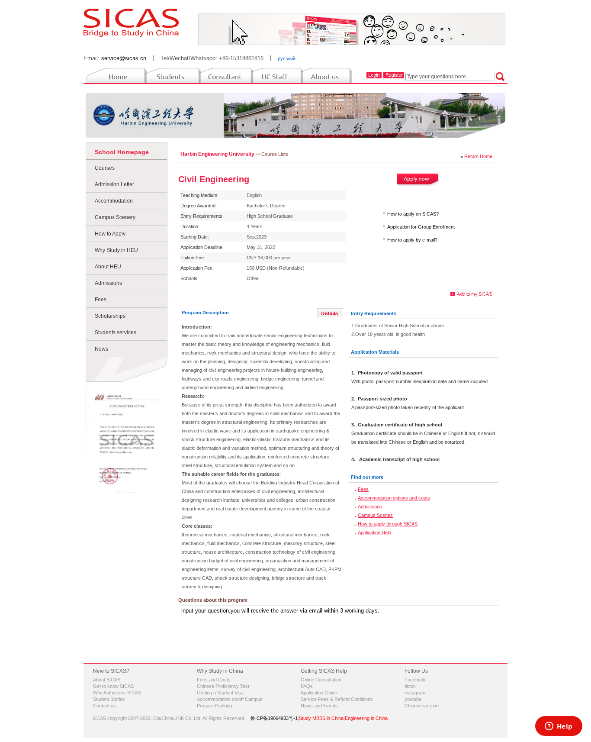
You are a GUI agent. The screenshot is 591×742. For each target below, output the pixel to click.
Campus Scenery (115, 217)
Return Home (478, 156)
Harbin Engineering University (218, 154)
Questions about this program (212, 600)
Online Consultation (321, 679)
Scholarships (110, 316)
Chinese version (422, 705)
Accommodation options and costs (394, 497)
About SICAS (106, 679)
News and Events (319, 705)
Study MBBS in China (321, 718)
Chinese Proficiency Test (223, 686)
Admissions (108, 283)
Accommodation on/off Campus (230, 699)
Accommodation (114, 201)
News (101, 349)
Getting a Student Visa (220, 692)
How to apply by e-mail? (412, 239)
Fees (100, 300)
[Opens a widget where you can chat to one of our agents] (558, 727)
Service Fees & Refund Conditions (337, 699)
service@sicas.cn (123, 58)
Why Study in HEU (116, 250)
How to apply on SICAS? (413, 213)
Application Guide (319, 692)
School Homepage (122, 151)
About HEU (108, 267)
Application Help (374, 532)
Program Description (205, 312)
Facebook (415, 679)
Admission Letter (114, 184)
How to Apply (110, 234)
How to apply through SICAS (388, 523)
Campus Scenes (375, 515)
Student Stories (109, 699)
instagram (415, 692)
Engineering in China (366, 718)
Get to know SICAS (113, 686)
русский (287, 58)
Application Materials (375, 352)
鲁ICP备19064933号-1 (274, 718)
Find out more (367, 477)
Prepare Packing (214, 705)
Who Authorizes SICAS (117, 692)
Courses (105, 168)
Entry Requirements (373, 313)
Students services (115, 332)
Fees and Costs (214, 679)
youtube (413, 699)
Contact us (104, 705)
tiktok (410, 686)
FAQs (307, 686)
